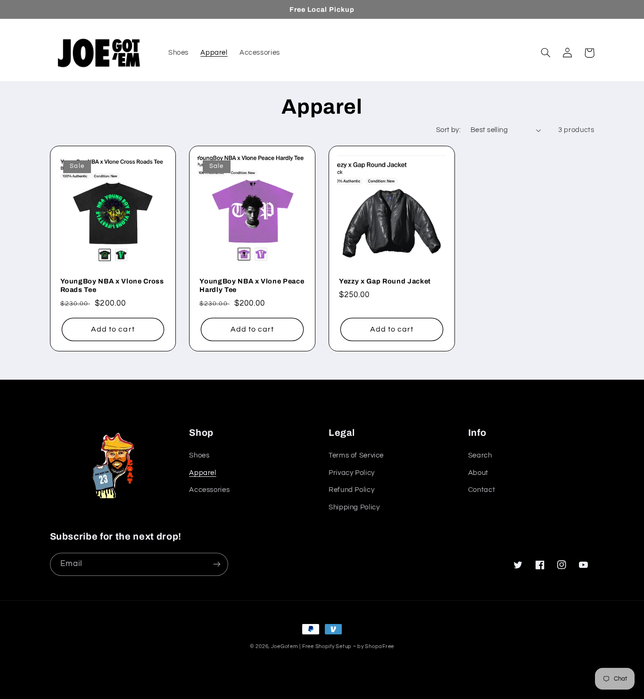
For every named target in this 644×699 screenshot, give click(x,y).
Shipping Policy (354, 507)
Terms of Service (356, 455)
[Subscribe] (216, 564)
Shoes (199, 455)
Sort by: (448, 129)
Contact (481, 489)
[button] (546, 53)
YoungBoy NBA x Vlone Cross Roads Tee (112, 285)
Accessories (209, 489)
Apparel (202, 472)
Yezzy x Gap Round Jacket (385, 281)
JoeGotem (284, 646)
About (478, 472)
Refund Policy (351, 489)
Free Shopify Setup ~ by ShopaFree (348, 646)
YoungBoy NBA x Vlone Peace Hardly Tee (251, 285)
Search (480, 455)
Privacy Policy (352, 472)
